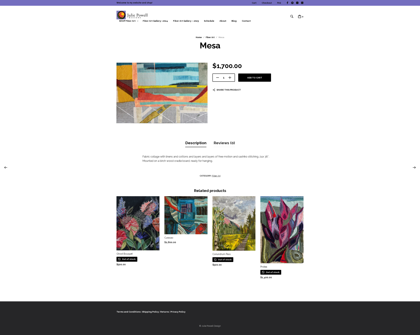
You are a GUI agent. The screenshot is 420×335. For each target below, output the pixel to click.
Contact (246, 21)
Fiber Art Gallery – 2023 (186, 21)
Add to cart (254, 77)
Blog (234, 21)
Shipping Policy (150, 312)
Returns (164, 312)
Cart (254, 3)
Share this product (229, 90)
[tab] (195, 143)
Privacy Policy (177, 312)
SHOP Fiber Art (127, 21)
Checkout (267, 3)
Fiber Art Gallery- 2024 (155, 21)
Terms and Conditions (128, 312)
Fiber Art (210, 37)
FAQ (279, 3)
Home (199, 37)
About (223, 21)
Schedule (209, 21)
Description (195, 143)
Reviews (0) (224, 143)
